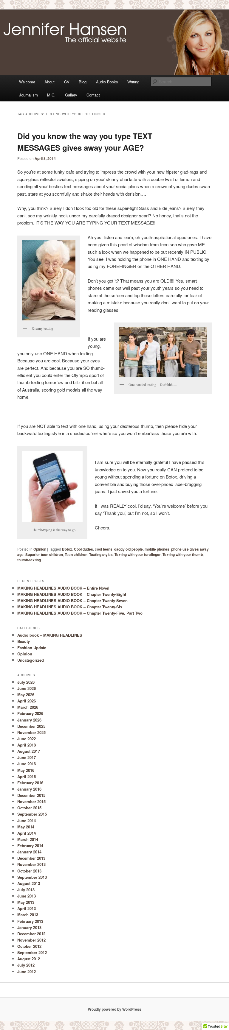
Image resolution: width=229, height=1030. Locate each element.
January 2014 (29, 852)
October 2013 (29, 871)
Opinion (39, 549)
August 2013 (28, 883)
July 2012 (26, 965)
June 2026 (26, 688)
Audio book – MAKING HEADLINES (49, 635)
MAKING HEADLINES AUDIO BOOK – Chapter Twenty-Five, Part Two (80, 613)
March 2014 (27, 839)
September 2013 (32, 877)
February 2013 (30, 921)
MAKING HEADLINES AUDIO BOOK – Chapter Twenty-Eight (71, 594)
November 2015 (31, 801)
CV (66, 82)
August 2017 (28, 751)
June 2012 (26, 971)
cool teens (103, 549)
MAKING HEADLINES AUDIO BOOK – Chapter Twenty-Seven (72, 600)
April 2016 (26, 776)
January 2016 (29, 789)
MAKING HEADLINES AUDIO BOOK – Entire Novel (63, 588)
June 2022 (26, 738)
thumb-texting (29, 559)
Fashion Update (31, 647)
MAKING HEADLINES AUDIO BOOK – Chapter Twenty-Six (69, 607)
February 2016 (30, 783)
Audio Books (107, 82)
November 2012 (31, 940)
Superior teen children (44, 554)
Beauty (23, 641)
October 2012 (29, 946)
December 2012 (31, 933)
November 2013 (31, 864)
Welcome (27, 82)
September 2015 (32, 814)
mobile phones (157, 549)
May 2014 (25, 827)
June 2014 (26, 820)
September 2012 (32, 952)
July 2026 (26, 682)
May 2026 (25, 694)
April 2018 (26, 745)
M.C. (51, 95)
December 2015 (31, 795)
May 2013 (25, 902)
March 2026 (27, 707)
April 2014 (26, 833)
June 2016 (26, 763)
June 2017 (26, 757)
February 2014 (30, 845)
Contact (93, 95)
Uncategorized (30, 660)
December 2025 (31, 726)
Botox (67, 549)
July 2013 (26, 889)
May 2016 (25, 770)
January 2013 (29, 927)
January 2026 (29, 720)
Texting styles (101, 554)
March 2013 (27, 914)
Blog (82, 82)
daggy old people (128, 549)
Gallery (71, 95)
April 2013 (26, 908)
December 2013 (31, 858)
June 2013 (26, 896)
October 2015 (29, 808)
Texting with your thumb (183, 554)
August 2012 (28, 959)
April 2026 (26, 701)
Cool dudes (83, 549)
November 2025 (31, 732)
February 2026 (30, 713)
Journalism (28, 95)
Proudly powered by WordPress (114, 1009)
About (49, 82)
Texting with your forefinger (137, 554)
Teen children (76, 554)
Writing (133, 82)
